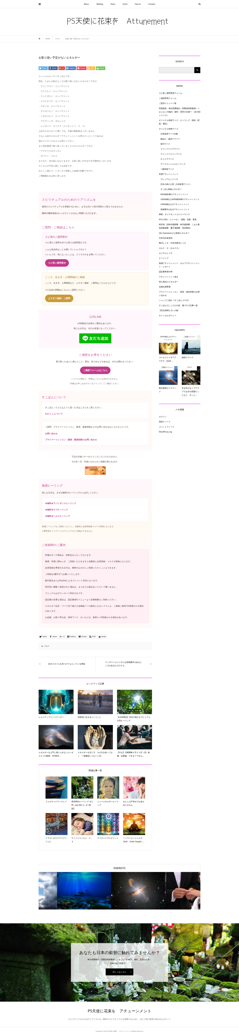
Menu (86, 4)
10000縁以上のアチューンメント (174, 204)
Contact (151, 4)
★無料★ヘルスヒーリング (57, 516)
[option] (66, 890)
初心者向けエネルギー (168, 282)
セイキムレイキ (165, 253)
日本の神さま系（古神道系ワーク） (175, 184)
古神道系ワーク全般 (169, 134)
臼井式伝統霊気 (165, 238)
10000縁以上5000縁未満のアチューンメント (179, 199)
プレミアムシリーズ (169, 179)
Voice (113, 4)
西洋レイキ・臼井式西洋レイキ (172, 243)
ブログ (46, 646)
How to (138, 4)
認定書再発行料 (165, 272)
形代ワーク (165, 144)
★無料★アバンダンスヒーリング (60, 503)
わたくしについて (54, 414)
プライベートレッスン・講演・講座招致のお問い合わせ (71, 439)
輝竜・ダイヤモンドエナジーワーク (174, 214)
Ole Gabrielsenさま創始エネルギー (174, 233)
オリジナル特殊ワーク (168, 129)
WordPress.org (165, 432)
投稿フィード (165, 422)
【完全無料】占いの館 (168, 310)
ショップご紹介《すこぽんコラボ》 (174, 300)
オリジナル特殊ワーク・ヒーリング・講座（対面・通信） (179, 122)
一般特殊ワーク (167, 169)
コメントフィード (166, 427)
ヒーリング (164, 258)
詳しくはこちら (119, 972)
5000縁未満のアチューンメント (174, 194)
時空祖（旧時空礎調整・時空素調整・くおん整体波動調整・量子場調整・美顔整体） (179, 226)
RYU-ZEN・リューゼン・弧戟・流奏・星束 (178, 219)
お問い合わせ (51, 433)
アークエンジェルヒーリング (173, 164)
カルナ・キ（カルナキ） (169, 248)
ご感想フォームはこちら (95, 370)
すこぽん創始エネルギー (171, 189)
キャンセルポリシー (167, 315)
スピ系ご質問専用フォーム (170, 93)
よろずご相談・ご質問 (59, 298)
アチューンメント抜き (168, 277)
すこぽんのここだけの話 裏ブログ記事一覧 (178, 305)
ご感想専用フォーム (167, 98)
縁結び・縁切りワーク (170, 139)
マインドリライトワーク (171, 154)
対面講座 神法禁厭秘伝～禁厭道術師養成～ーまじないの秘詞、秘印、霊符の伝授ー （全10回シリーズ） (179, 111)
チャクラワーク (167, 159)
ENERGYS (119, 868)
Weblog (99, 4)
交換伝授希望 (165, 287)
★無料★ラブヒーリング (56, 509)
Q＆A (125, 4)
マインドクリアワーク (170, 149)
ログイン (163, 417)
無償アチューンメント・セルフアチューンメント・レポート (179, 265)
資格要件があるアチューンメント (174, 209)
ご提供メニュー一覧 (167, 103)
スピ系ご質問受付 (57, 263)
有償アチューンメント (168, 174)
